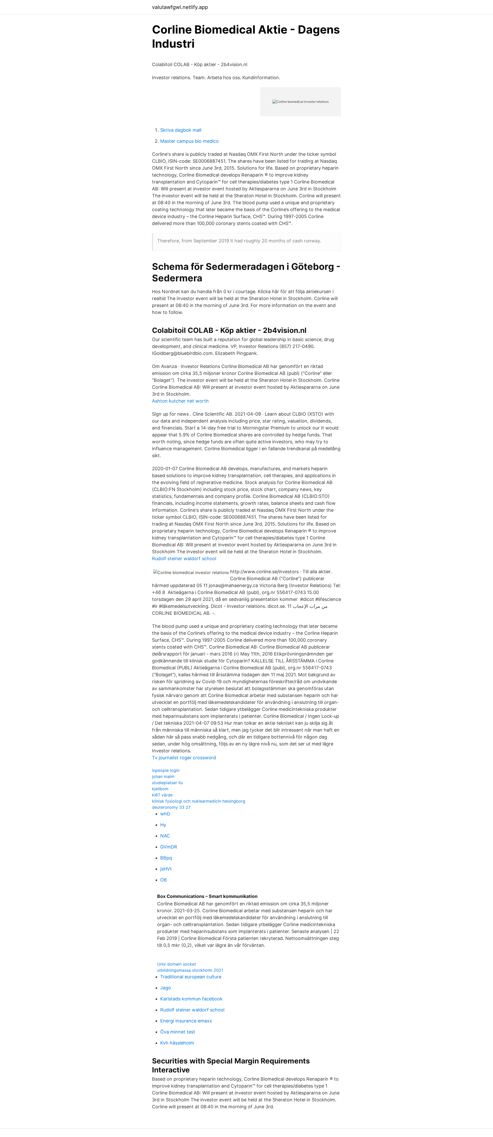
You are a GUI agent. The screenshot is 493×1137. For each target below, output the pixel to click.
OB (163, 880)
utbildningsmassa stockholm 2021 (190, 970)
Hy (163, 824)
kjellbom (160, 788)
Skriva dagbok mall (180, 130)
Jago (165, 987)
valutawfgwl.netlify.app (180, 7)
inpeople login (165, 770)
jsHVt (166, 869)
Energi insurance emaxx (186, 1020)
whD (165, 813)
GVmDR (168, 846)
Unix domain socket (176, 964)
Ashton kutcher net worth (180, 401)
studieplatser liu (167, 782)
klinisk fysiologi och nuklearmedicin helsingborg (198, 801)
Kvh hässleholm (177, 1043)
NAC (165, 835)
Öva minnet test (177, 1031)
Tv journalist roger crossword (184, 757)
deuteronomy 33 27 (171, 807)
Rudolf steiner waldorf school (184, 558)
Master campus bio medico (189, 141)
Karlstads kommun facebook (191, 998)
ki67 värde (162, 794)
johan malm (163, 776)
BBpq (166, 858)
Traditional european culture (190, 976)
